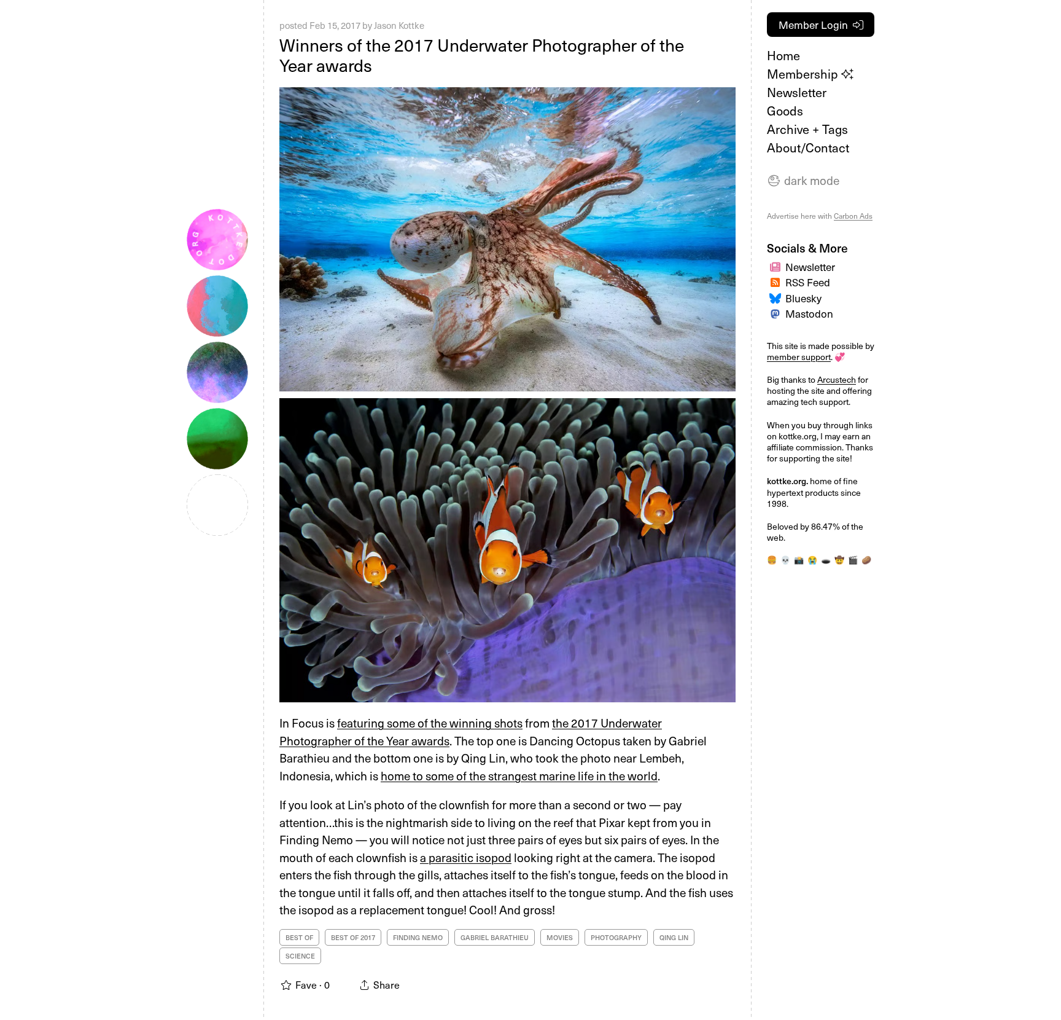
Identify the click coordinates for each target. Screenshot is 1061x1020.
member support (799, 356)
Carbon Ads (853, 215)
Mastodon (809, 313)
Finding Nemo (418, 937)
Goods (785, 110)
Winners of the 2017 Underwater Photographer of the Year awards (481, 55)
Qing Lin (673, 937)
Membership (804, 74)
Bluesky (803, 298)
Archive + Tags (807, 129)
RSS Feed (807, 282)
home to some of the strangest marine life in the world (519, 775)
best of (299, 937)
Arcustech (836, 379)
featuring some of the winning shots (430, 722)
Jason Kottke (399, 25)
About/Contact (808, 147)
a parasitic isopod (465, 857)
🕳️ (826, 559)
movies (559, 937)
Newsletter (796, 92)
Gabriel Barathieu (495, 937)
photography (616, 937)
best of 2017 (353, 937)
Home (783, 55)
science (300, 956)
